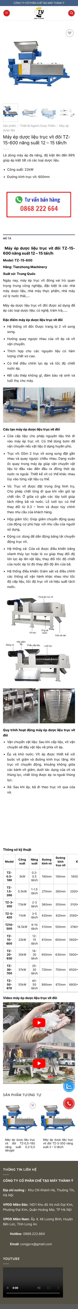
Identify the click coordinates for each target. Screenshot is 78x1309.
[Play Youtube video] (39, 1022)
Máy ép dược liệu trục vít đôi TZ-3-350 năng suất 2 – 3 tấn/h (58, 1143)
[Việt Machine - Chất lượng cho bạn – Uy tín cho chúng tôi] (39, 13)
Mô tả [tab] (7, 238)
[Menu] (6, 13)
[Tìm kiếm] (71, 13)
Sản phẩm (9, 125)
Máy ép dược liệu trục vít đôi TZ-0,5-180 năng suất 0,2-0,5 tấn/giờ (20, 1145)
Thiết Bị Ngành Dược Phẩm (37, 125)
